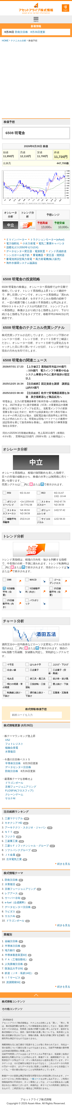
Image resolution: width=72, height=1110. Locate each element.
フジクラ (10, 836)
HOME (5, 40)
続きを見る (63, 863)
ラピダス (10, 911)
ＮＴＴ (9, 831)
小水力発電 (29, 243)
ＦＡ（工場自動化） (16, 959)
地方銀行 (10, 950)
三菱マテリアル (14, 818)
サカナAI (10, 798)
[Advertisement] (36, 80)
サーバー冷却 (12, 897)
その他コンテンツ (12, 1008)
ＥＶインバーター (16, 239)
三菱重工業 (11, 841)
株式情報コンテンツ (13, 1001)
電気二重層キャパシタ (51, 243)
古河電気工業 (14, 859)
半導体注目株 (13, 763)
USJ (7, 739)
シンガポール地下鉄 (18, 255)
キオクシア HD (13, 822)
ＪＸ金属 (10, 854)
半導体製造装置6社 (16, 954)
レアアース (11, 893)
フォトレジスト (14, 743)
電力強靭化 (12, 243)
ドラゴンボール (14, 782)
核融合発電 (11, 747)
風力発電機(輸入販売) (48, 259)
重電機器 (38, 255)
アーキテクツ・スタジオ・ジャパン (25, 827)
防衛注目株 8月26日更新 (30, 31)
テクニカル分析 (18, 40)
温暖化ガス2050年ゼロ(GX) (22, 247)
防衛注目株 (11, 771)
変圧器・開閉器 (55, 255)
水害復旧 (10, 751)
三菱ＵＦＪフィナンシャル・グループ (27, 845)
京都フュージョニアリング (20, 786)
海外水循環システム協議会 (21, 262)
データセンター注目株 (18, 767)
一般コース (35, 1079)
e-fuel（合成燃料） (16, 902)
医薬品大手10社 (14, 968)
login (66, 10)
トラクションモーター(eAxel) (47, 239)
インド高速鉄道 (57, 251)
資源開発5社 (13, 982)
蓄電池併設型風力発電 (19, 259)
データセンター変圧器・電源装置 (25, 251)
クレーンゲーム (14, 794)
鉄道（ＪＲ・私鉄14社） (19, 973)
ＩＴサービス (12, 977)
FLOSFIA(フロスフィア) (19, 790)
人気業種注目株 (14, 964)
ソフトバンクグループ (18, 850)
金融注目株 (11, 941)
